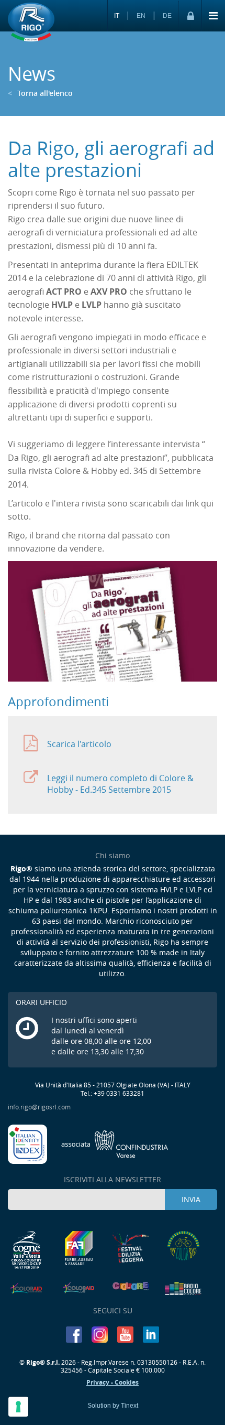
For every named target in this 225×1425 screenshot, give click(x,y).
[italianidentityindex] (28, 1143)
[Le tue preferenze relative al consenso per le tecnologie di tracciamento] (18, 1407)
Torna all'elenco (40, 93)
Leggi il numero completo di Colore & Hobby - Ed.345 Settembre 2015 (120, 783)
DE (167, 15)
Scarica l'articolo (79, 744)
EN (141, 15)
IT (116, 15)
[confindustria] (115, 1143)
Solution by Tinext (112, 1405)
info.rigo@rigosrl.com (39, 1107)
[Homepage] (31, 22)
